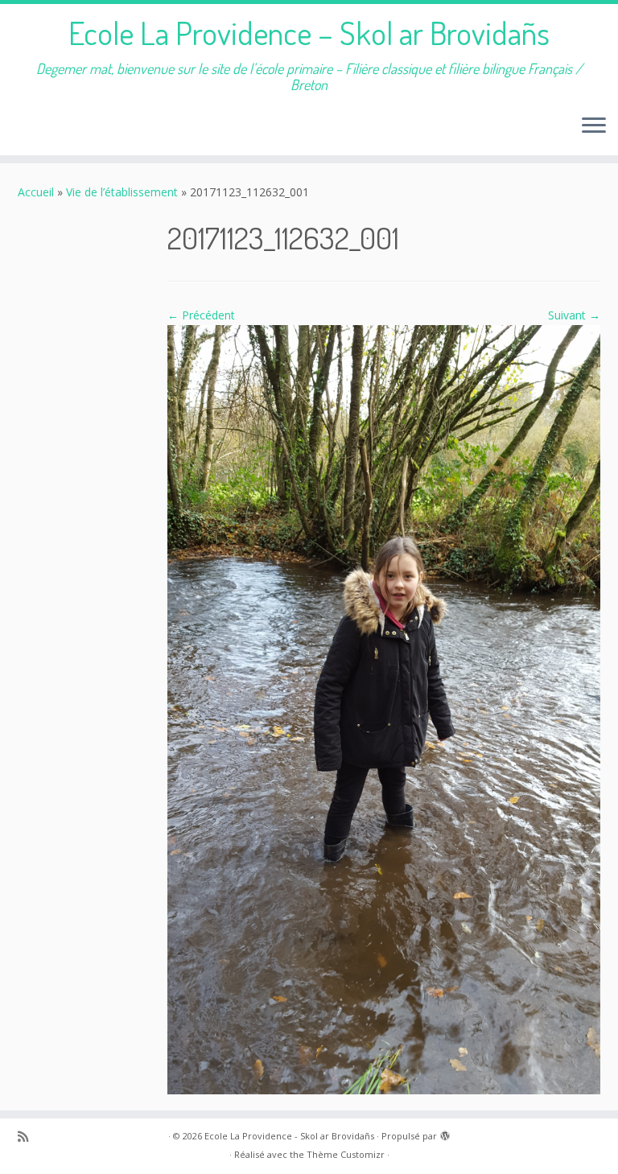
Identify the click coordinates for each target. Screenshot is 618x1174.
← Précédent (201, 315)
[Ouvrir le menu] (594, 126)
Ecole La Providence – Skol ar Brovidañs (309, 32)
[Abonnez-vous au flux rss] (28, 1136)
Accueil (36, 192)
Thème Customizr (346, 1154)
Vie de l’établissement (122, 192)
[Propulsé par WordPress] (445, 1133)
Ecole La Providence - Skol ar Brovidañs (289, 1136)
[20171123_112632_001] (383, 708)
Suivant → (574, 315)
